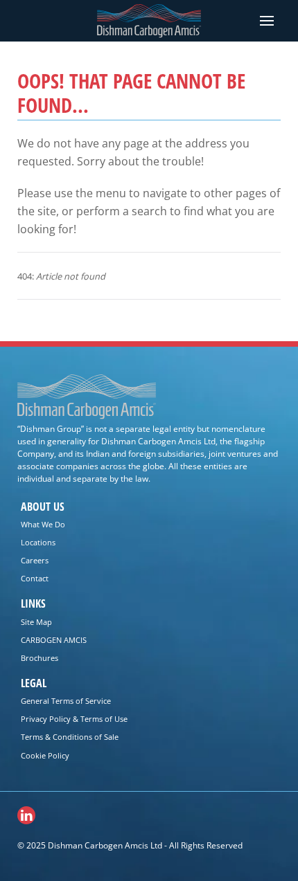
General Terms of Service (66, 701)
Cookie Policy (45, 755)
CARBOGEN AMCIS (54, 640)
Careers (35, 560)
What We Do (43, 524)
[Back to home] (149, 21)
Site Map (36, 622)
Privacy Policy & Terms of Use (74, 719)
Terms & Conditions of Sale (70, 737)
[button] (267, 21)
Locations (38, 542)
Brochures (39, 658)
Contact (35, 578)
